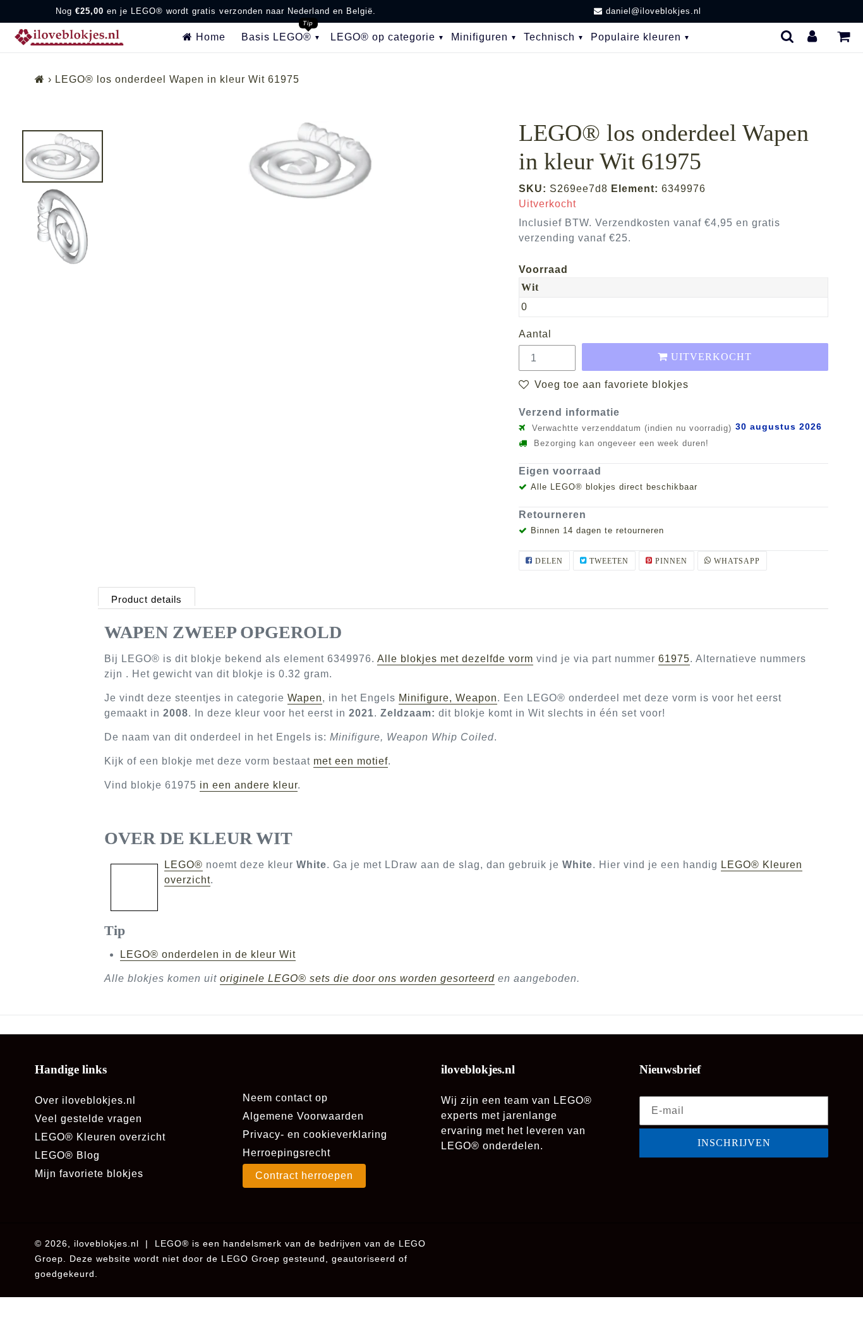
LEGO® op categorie (382, 37)
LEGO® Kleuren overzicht (100, 1137)
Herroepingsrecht (286, 1152)
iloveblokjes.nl (106, 1243)
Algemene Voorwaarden (303, 1116)
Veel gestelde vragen (88, 1118)
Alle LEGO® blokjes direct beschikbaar (614, 487)
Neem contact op (285, 1097)
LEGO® (183, 864)
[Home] (40, 79)
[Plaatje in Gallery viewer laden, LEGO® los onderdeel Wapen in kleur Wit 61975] (62, 156)
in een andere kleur (249, 785)
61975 (674, 658)
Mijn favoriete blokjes (89, 1173)
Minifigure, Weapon (448, 697)
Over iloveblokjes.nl (85, 1100)
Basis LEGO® (276, 37)
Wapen (304, 697)
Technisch (549, 37)
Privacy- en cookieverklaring (315, 1134)
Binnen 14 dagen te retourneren (597, 530)
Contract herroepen (304, 1175)
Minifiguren (479, 37)
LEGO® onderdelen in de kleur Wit (208, 954)
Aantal (535, 334)
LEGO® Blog (67, 1155)
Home (209, 37)
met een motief (350, 761)
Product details (146, 599)
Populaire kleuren (636, 37)
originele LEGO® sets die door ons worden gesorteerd (357, 978)
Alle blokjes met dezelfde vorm (455, 658)
